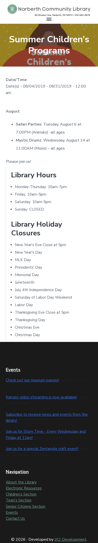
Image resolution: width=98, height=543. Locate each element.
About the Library (21, 482)
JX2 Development (70, 539)
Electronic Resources (24, 488)
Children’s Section (21, 494)
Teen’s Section (18, 500)
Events (12, 512)
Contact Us (15, 518)
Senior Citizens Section (25, 506)
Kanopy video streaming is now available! (41, 397)
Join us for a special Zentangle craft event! (42, 448)
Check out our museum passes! (32, 380)
